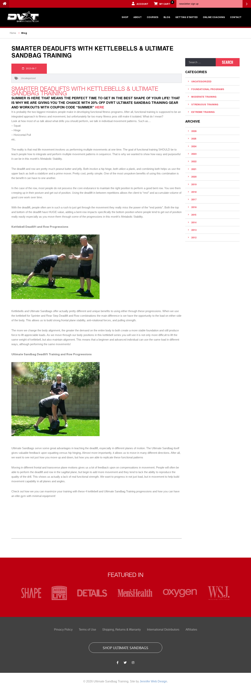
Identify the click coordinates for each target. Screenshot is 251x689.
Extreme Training (203, 112)
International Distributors (163, 629)
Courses (152, 17)
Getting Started (186, 17)
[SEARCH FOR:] (200, 62)
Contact (235, 17)
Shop (125, 17)
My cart (166, 3)
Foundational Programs (207, 89)
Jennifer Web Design (153, 681)
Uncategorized (28, 78)
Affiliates (191, 629)
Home (13, 33)
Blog (167, 17)
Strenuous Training (204, 104)
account (142, 4)
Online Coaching (214, 17)
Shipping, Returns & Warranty (121, 629)
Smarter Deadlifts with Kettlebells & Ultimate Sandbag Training (84, 91)
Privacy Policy (63, 629)
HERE (99, 107)
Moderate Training (203, 96)
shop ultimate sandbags (125, 647)
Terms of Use (87, 629)
